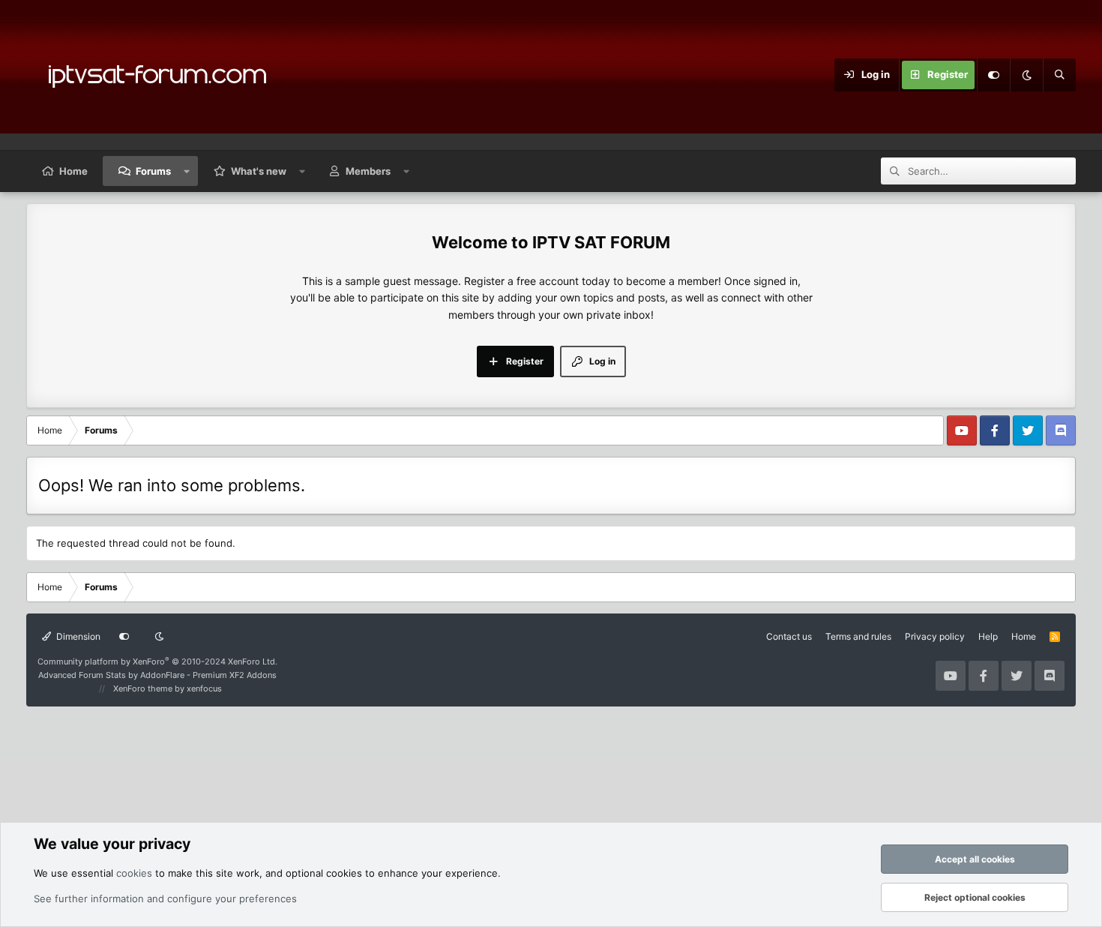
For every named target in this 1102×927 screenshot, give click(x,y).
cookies (134, 873)
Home (73, 171)
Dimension (77, 636)
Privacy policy (935, 636)
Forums (153, 171)
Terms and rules (858, 636)
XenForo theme (142, 688)
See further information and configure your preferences (165, 898)
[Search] (1059, 75)
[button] (187, 171)
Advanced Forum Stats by (157, 675)
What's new (258, 171)
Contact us (789, 636)
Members (368, 171)
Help (988, 636)
